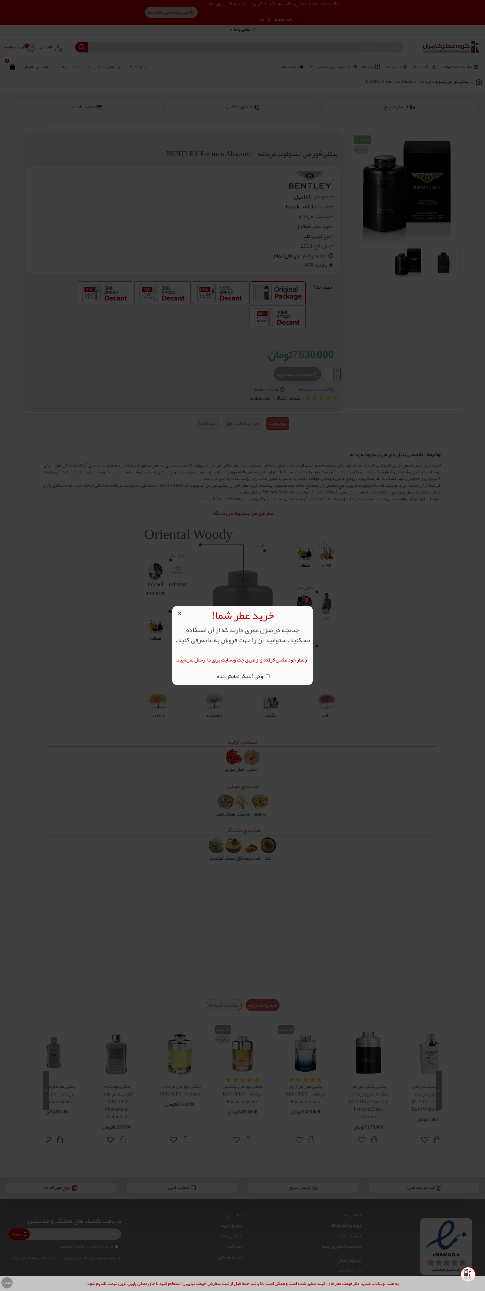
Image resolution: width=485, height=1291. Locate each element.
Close (7, 1283)
